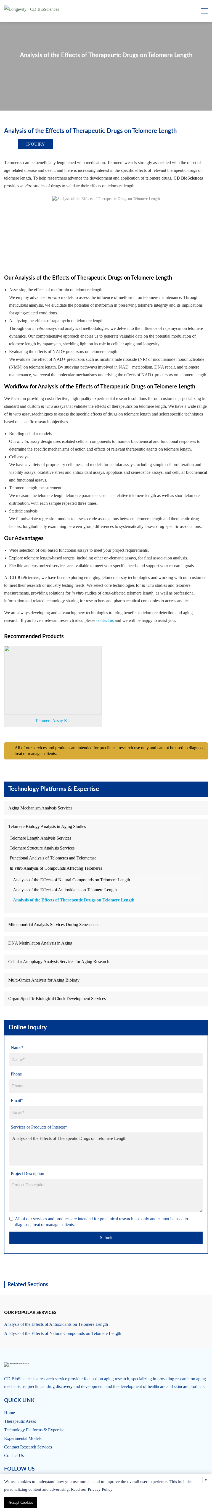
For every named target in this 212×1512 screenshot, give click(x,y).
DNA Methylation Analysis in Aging (40, 943)
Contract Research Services (28, 1447)
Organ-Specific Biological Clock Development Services (57, 998)
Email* (17, 1100)
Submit (106, 1237)
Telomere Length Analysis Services (40, 838)
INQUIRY (35, 144)
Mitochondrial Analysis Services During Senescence (53, 924)
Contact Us (14, 1455)
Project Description (27, 1173)
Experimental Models (22, 1438)
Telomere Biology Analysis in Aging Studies (47, 826)
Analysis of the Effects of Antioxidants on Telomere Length (65, 889)
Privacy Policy (100, 1489)
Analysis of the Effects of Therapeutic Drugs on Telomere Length (73, 900)
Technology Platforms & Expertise (34, 1429)
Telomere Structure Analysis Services (42, 848)
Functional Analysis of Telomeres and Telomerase (53, 858)
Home (9, 1412)
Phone (16, 1074)
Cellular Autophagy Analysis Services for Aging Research (58, 961)
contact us (105, 620)
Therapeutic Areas (20, 1421)
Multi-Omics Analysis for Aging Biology (44, 980)
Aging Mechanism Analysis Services (40, 808)
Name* (17, 1047)
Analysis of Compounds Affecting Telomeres (56, 868)
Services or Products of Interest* (39, 1127)
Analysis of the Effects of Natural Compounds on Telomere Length (71, 879)
